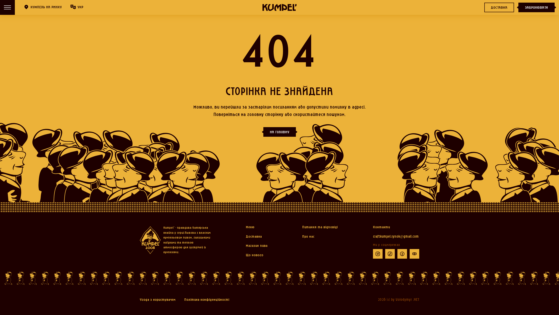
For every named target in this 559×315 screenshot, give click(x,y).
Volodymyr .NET (407, 299)
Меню (250, 227)
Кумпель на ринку (46, 7)
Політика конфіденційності (206, 299)
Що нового (254, 255)
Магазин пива (256, 245)
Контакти (381, 227)
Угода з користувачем (158, 299)
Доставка (499, 7)
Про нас (308, 236)
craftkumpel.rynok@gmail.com (396, 236)
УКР (80, 7)
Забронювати (536, 7)
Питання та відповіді (320, 227)
